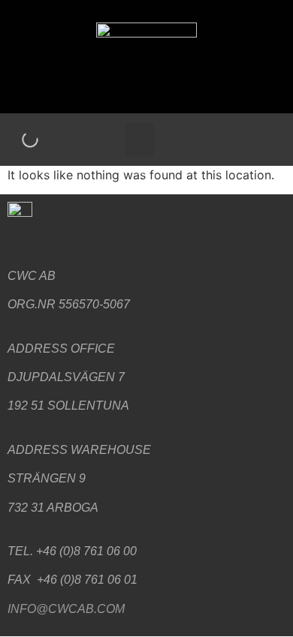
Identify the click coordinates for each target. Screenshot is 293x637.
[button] (139, 140)
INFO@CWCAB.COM (66, 608)
